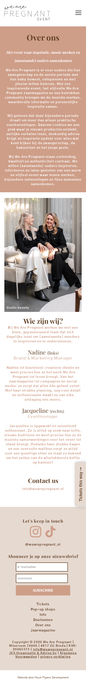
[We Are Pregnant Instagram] (35, 536)
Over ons (43, 625)
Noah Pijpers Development (52, 677)
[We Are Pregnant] (27, 21)
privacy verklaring (55, 656)
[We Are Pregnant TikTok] (50, 536)
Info (43, 614)
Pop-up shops (43, 609)
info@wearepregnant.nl (53, 649)
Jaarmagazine (43, 630)
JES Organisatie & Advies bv (33, 653)
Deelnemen (43, 620)
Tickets (42, 604)
